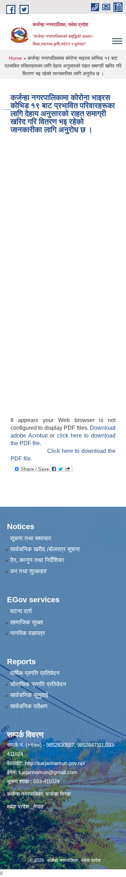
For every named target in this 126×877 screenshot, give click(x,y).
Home (15, 58)
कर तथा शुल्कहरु (28, 571)
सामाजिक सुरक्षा (26, 622)
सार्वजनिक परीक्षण (28, 706)
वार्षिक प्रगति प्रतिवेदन (34, 673)
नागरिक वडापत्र (27, 633)
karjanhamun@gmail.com (48, 772)
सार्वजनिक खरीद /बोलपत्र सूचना (45, 549)
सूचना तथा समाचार (30, 538)
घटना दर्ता (21, 611)
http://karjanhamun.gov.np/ (55, 763)
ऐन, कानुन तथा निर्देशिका (37, 560)
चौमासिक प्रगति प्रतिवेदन (38, 684)
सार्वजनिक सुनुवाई (29, 695)
